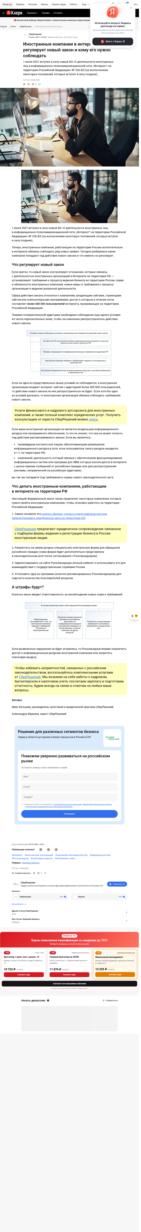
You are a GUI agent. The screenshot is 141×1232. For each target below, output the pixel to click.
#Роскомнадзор (20, 858)
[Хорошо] (41, 849)
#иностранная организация (39, 855)
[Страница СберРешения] (25, 35)
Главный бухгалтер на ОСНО (64, 957)
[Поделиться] (40, 84)
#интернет (17, 855)
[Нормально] (48, 849)
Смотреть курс (23, 975)
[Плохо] (56, 849)
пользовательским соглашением (67, 804)
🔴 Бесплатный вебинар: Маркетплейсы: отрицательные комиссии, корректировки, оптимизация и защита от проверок (69, 20)
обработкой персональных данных (97, 804)
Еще (84, 4)
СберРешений (30, 677)
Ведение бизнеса (55, 37)
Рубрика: (16, 863)
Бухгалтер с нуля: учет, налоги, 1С (21, 957)
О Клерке (58, 13)
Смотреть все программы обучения (69, 983)
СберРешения (25, 529)
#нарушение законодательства (71, 855)
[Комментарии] (24, 84)
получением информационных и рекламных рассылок (49, 807)
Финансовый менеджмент (109, 957)
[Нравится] (29, 84)
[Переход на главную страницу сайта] (14, 13)
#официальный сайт (100, 855)
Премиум (31, 13)
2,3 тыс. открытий (20, 868)
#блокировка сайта (65, 858)
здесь (93, 419)
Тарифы (46, 13)
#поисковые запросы (42, 858)
